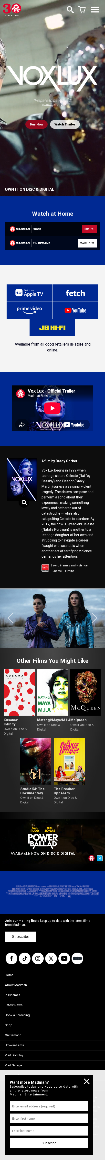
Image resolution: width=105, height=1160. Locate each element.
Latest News (13, 1005)
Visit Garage (13, 1065)
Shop (8, 1025)
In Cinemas (12, 995)
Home (9, 975)
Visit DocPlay (14, 1055)
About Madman (16, 985)
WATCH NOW (87, 243)
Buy (36, 124)
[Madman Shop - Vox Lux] (28, 229)
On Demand (13, 1035)
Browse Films (14, 1045)
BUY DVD (89, 229)
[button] (10, 618)
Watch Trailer (64, 124)
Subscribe (20, 937)
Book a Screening (17, 1015)
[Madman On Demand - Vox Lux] (28, 243)
